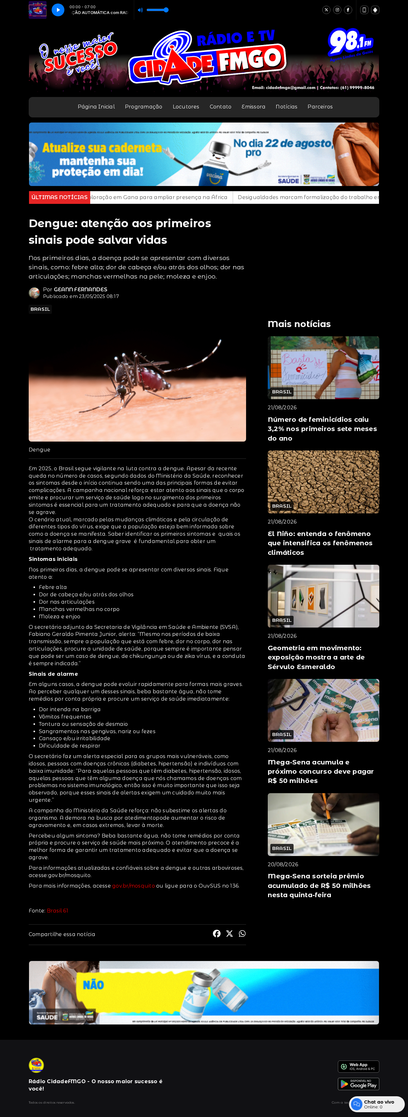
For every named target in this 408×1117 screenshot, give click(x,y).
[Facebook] (348, 10)
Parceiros (320, 107)
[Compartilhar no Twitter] (229, 935)
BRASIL (40, 309)
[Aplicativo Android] (375, 10)
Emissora (254, 107)
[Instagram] (337, 10)
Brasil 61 (57, 911)
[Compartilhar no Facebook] (217, 935)
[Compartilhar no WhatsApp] (242, 935)
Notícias (286, 107)
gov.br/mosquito (133, 886)
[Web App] (364, 10)
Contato (221, 107)
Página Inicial (96, 107)
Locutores (186, 107)
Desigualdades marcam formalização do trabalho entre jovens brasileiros (264, 197)
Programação (144, 107)
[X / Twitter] (326, 10)
